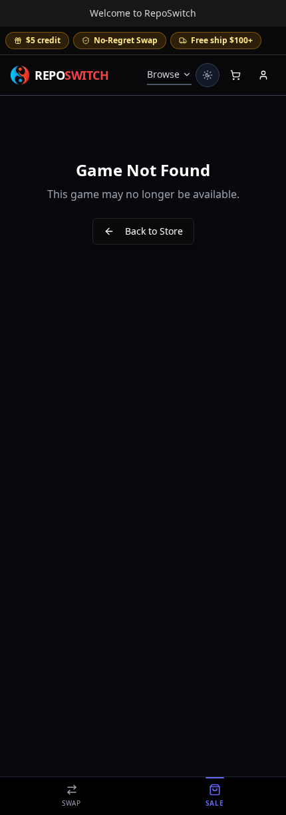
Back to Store (154, 231)
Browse (163, 74)
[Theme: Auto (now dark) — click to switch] (207, 75)
